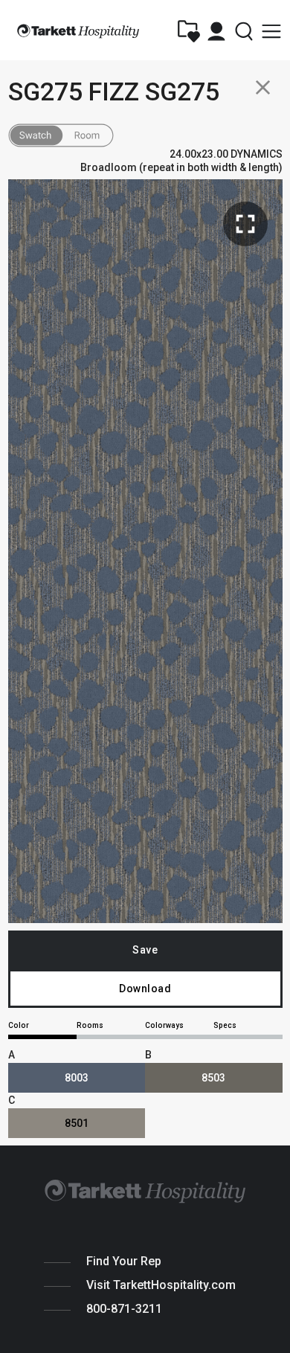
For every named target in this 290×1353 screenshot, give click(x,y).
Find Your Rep (123, 1261)
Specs (224, 1025)
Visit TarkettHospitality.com (161, 1285)
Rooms (90, 1025)
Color (18, 1025)
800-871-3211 (124, 1309)
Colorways (164, 1025)
